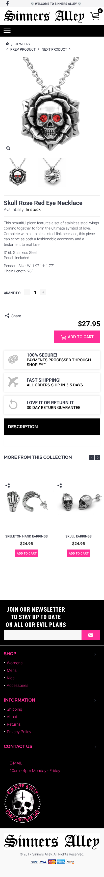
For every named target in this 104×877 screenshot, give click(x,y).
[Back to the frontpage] (7, 44)
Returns (14, 724)
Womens (14, 663)
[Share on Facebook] (26, 316)
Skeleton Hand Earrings (26, 536)
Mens (12, 670)
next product (55, 50)
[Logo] (44, 16)
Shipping (14, 709)
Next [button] (97, 457)
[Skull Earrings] (78, 501)
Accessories (17, 685)
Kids (11, 678)
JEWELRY (22, 44)
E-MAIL (16, 763)
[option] (18, 172)
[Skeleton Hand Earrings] (26, 501)
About (12, 716)
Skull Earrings (78, 536)
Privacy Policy (19, 731)
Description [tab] (23, 426)
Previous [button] (91, 457)
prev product (24, 50)
